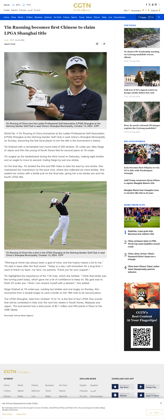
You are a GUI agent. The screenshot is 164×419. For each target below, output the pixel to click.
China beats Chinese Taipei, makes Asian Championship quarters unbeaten (143, 269)
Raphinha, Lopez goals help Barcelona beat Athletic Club (141, 232)
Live (110, 17)
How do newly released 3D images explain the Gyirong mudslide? (142, 126)
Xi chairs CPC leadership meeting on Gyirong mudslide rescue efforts (141, 54)
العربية (30, 10)
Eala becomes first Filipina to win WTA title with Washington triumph (141, 170)
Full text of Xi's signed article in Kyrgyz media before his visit (140, 91)
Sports (74, 17)
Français (22, 10)
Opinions (48, 17)
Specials (63, 396)
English (7, 10)
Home (6, 17)
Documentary (120, 17)
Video (104, 17)
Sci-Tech (57, 17)
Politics (29, 17)
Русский (37, 10)
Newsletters (136, 10)
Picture (97, 17)
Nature (89, 17)
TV (152, 17)
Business (38, 17)
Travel (81, 17)
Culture (66, 17)
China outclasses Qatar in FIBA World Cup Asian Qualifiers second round (144, 244)
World (20, 17)
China (13, 17)
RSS (125, 10)
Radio (143, 17)
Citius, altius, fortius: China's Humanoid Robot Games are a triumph (142, 256)
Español (14, 10)
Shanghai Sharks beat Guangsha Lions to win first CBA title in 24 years (141, 191)
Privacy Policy (7, 414)
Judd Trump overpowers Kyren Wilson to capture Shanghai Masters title (142, 181)
